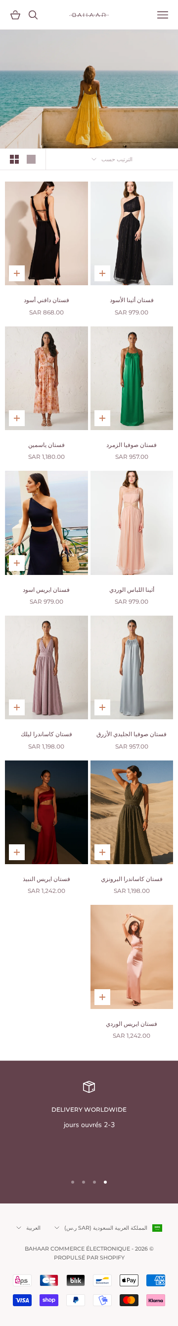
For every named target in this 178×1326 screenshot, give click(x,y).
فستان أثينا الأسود (132, 300)
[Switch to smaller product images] (14, 159)
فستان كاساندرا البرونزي (132, 879)
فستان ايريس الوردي (131, 1023)
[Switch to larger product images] (31, 159)
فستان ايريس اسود (46, 589)
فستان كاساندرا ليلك (46, 734)
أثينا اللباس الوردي (131, 589)
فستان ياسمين (46, 444)
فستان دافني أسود (46, 300)
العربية (33, 1227)
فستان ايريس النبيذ (46, 879)
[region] (89, 1123)
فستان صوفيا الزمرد (131, 444)
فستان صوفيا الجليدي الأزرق (131, 734)
